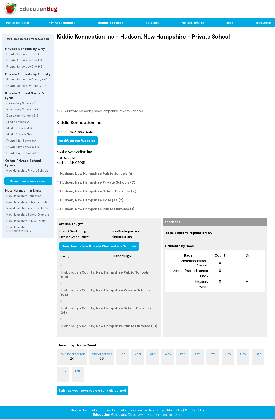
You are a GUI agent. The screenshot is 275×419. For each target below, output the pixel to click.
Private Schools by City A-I (23, 54)
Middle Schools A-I (18, 122)
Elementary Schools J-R (22, 109)
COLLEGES (152, 23)
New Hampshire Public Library (26, 221)
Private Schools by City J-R (24, 60)
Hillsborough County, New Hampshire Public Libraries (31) (108, 326)
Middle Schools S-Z (19, 134)
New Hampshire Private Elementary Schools (99, 246)
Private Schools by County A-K (26, 79)
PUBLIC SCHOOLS (17, 23)
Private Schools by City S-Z (24, 66)
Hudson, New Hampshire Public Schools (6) (97, 173)
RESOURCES (263, 23)
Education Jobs (96, 410)
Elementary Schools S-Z (22, 116)
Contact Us (194, 410)
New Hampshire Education (23, 196)
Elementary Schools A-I (22, 103)
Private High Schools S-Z (22, 153)
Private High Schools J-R (22, 147)
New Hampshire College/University (18, 229)
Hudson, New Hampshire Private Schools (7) (97, 182)
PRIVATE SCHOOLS (63, 23)
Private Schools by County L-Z (26, 86)
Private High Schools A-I (22, 140)
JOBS (229, 23)
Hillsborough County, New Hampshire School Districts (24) (105, 310)
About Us (174, 410)
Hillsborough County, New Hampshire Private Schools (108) (104, 292)
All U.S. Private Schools (74, 111)
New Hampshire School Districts (27, 214)
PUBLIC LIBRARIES (192, 23)
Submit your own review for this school (92, 390)
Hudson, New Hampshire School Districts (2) (98, 191)
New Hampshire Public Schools (26, 202)
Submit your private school (28, 181)
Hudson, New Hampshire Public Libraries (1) (97, 209)
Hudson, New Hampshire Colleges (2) (92, 200)
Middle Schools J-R (19, 128)
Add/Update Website (77, 140)
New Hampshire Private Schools (27, 170)
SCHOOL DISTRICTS (110, 23)
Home (76, 410)
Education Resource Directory (138, 410)
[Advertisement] (162, 74)
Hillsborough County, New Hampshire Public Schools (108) (104, 274)
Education (101, 414)
